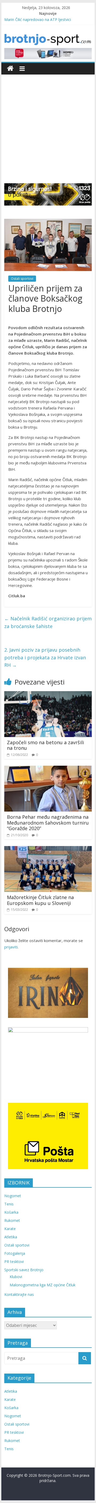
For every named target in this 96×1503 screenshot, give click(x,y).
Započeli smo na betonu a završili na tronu (45, 745)
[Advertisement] (48, 133)
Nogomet (12, 1195)
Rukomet (12, 1220)
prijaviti (11, 946)
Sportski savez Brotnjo (23, 1269)
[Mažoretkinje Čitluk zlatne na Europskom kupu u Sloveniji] (48, 849)
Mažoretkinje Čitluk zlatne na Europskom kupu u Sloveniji (40, 900)
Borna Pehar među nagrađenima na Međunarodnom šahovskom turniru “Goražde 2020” (48, 822)
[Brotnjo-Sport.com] (10, 68)
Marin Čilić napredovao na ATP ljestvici (37, 19)
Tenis (9, 1203)
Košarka (11, 1212)
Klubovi (16, 1276)
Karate (10, 1228)
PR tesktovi (14, 1261)
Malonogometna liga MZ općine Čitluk (42, 1284)
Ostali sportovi (22, 278)
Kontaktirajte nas (19, 1294)
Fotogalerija (14, 1253)
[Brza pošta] (48, 194)
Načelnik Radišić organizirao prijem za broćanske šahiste (48, 622)
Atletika (10, 1236)
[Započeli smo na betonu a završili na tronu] (48, 694)
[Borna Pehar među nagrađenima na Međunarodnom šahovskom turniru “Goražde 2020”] (48, 769)
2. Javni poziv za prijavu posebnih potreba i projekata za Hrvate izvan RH (45, 657)
